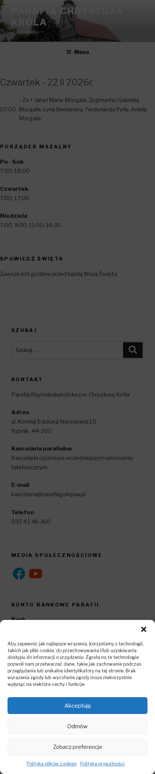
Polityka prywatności (102, 764)
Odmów (77, 726)
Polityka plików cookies (51, 764)
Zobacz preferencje (77, 747)
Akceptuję (77, 705)
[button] (143, 629)
